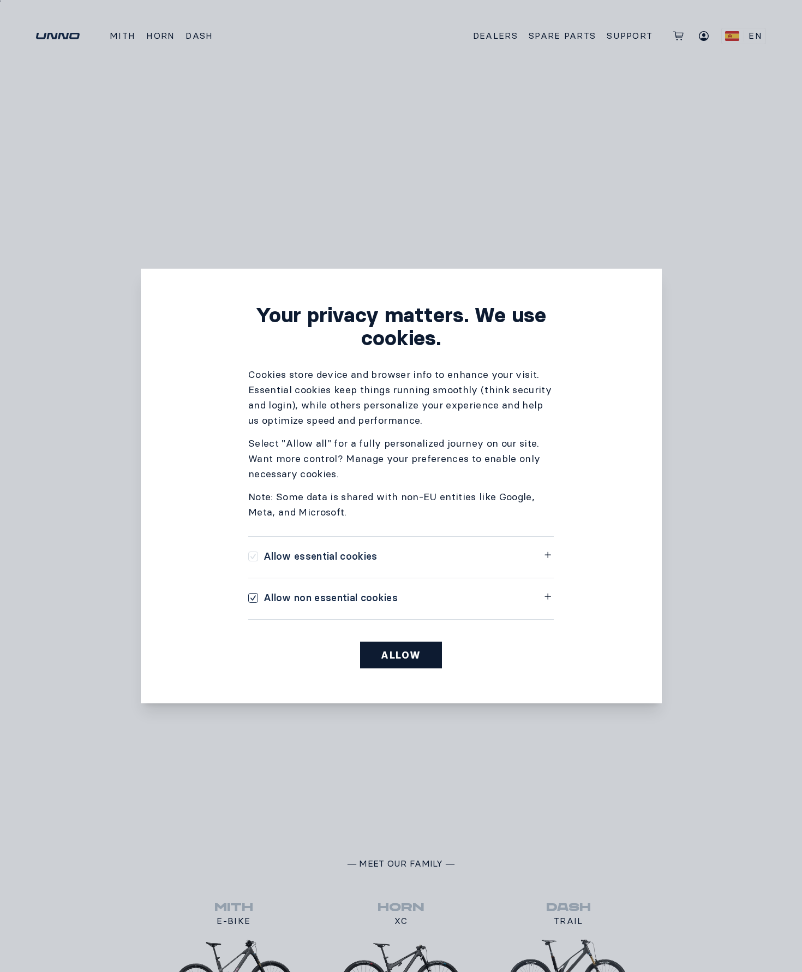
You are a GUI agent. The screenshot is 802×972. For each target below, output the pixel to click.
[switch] (313, 556)
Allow (401, 655)
